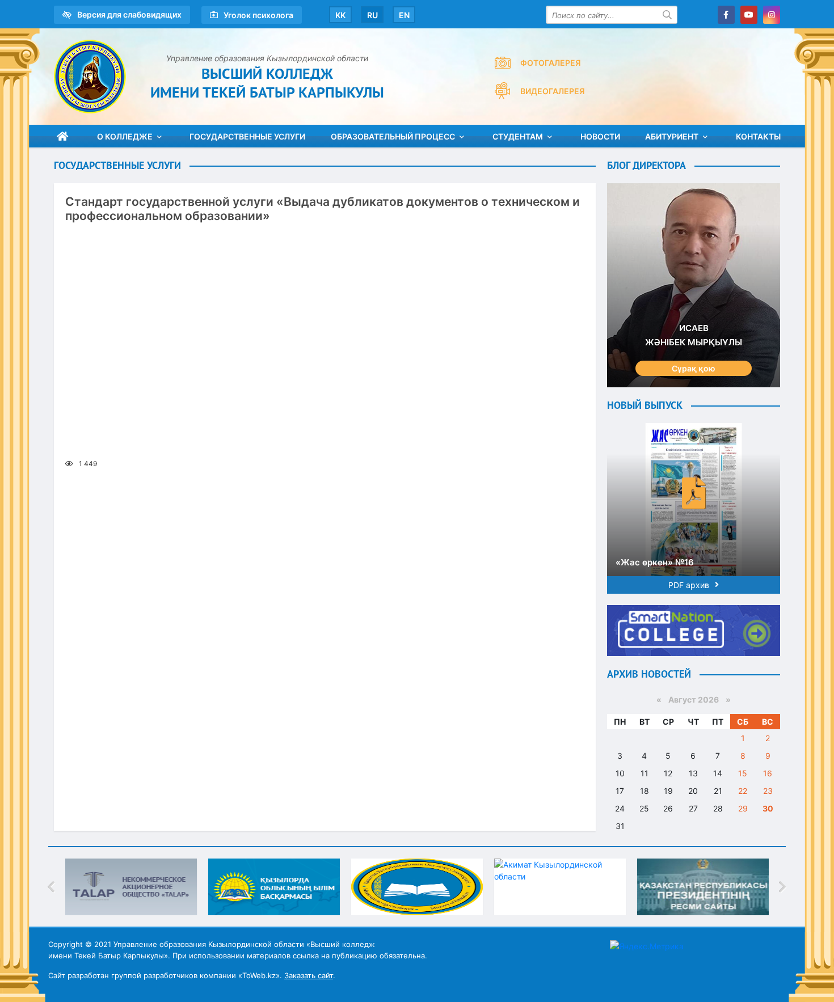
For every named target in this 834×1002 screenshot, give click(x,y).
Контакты (758, 136)
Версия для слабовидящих (129, 14)
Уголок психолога (258, 15)
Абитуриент (671, 136)
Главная (62, 136)
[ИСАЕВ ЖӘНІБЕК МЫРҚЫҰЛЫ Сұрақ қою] (693, 284)
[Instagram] (771, 15)
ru (372, 15)
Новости (600, 136)
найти (668, 14)
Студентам (517, 136)
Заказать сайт (308, 975)
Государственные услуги (247, 136)
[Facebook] (726, 15)
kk (340, 15)
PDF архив (688, 585)
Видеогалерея (552, 91)
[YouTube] (748, 15)
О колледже (125, 136)
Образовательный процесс (393, 136)
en (404, 15)
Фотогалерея (550, 62)
